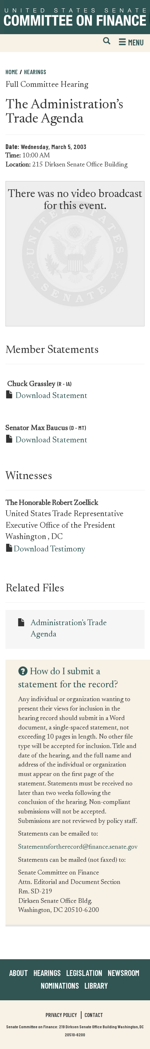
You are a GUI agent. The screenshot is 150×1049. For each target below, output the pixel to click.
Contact (93, 1015)
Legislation (84, 972)
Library (96, 985)
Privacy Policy (61, 1015)
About (18, 972)
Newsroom (123, 972)
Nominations (60, 985)
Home (11, 71)
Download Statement (51, 396)
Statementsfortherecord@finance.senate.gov (78, 847)
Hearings (35, 71)
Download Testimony (49, 550)
